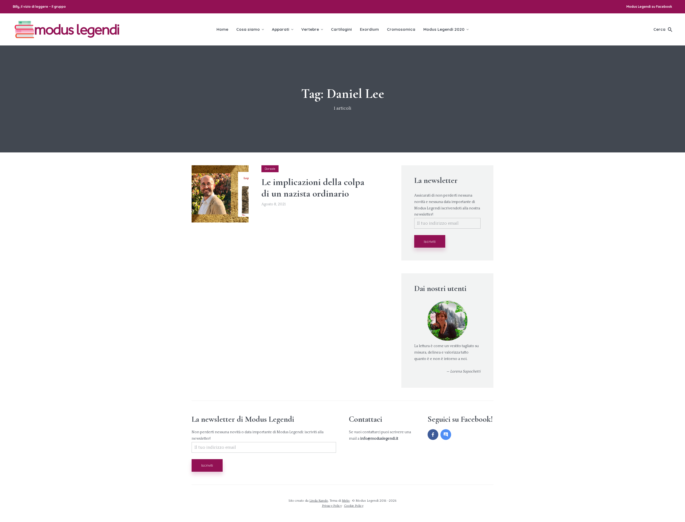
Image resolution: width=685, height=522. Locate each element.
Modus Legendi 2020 (444, 29)
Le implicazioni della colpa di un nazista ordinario (312, 187)
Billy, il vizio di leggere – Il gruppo (39, 7)
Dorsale (270, 169)
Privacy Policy (332, 506)
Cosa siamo (248, 29)
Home (222, 29)
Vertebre (310, 29)
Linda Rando (318, 500)
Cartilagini (341, 29)
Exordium (369, 29)
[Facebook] (433, 434)
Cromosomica (401, 29)
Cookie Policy (353, 506)
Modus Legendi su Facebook (649, 7)
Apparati (280, 29)
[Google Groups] (445, 434)
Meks (346, 500)
